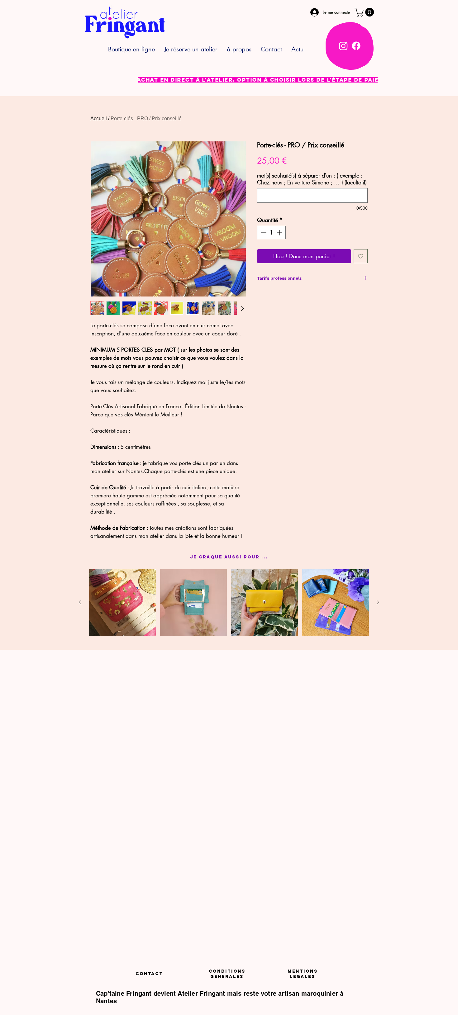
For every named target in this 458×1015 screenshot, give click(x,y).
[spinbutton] (271, 232)
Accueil (98, 118)
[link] (365, 12)
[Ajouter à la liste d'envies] (361, 256)
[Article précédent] (80, 602)
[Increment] (280, 232)
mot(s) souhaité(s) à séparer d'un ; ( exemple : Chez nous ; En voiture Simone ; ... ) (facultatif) (311, 179)
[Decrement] (263, 232)
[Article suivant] (378, 602)
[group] (229, 602)
